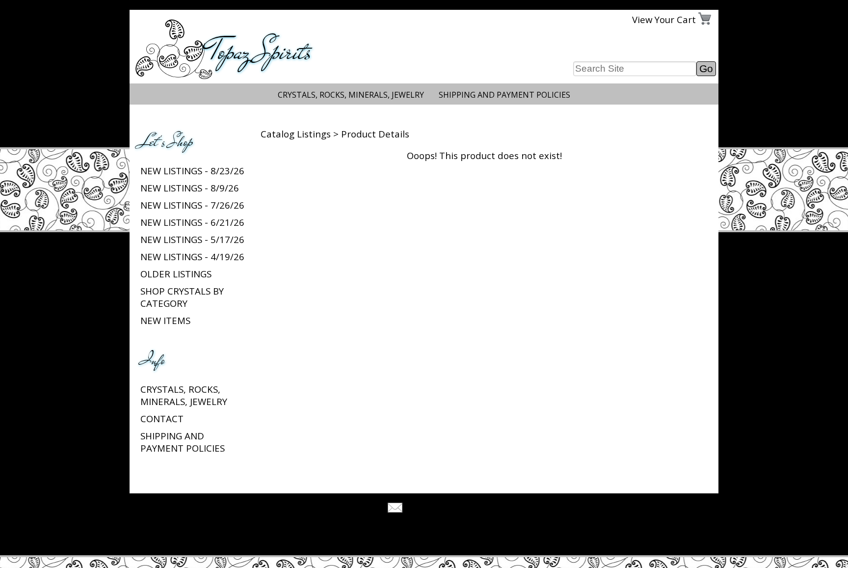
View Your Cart (664, 19)
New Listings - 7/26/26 (192, 205)
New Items (165, 320)
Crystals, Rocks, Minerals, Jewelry (351, 94)
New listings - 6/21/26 (192, 222)
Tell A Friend (432, 509)
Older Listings (176, 274)
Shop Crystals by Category (182, 297)
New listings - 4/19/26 (192, 256)
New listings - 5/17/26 (192, 239)
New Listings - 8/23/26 (192, 170)
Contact (162, 418)
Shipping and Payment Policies (504, 94)
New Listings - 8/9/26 (189, 188)
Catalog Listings (296, 134)
